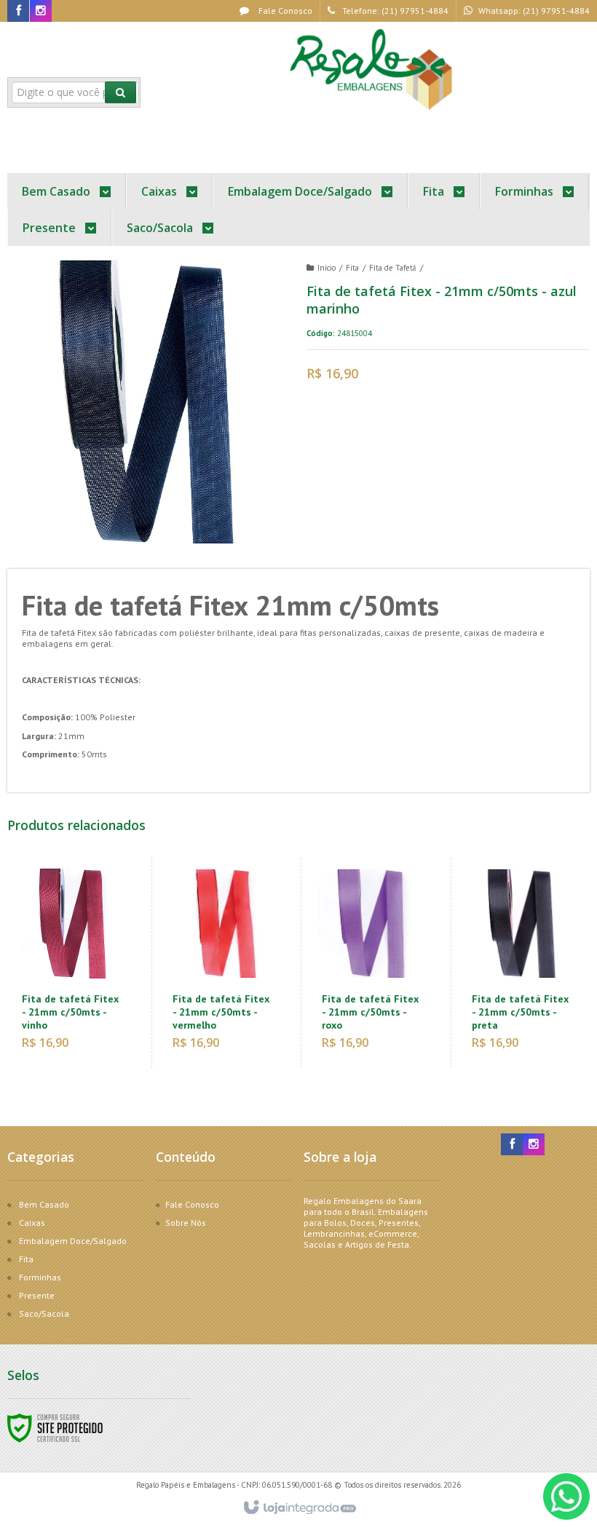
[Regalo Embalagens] (373, 70)
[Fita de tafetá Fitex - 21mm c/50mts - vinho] (73, 963)
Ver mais (81, 1006)
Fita (352, 268)
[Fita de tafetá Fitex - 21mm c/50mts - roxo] (372, 963)
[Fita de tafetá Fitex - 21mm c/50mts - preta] (522, 963)
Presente (37, 1295)
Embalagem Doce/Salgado (73, 1240)
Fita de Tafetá (392, 268)
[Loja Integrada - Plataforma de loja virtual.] (299, 1508)
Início (326, 268)
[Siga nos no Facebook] (18, 11)
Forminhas (40, 1277)
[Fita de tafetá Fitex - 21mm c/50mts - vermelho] (223, 963)
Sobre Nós (185, 1222)
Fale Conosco (284, 10)
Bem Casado (44, 1204)
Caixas (32, 1222)
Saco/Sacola (44, 1313)
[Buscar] (120, 92)
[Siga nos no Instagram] (41, 11)
